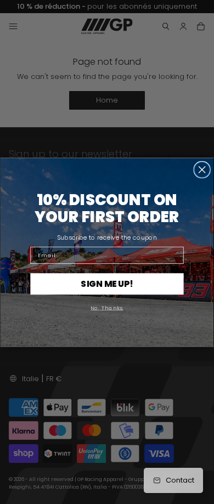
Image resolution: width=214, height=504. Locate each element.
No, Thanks (107, 306)
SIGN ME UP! (107, 284)
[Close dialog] (202, 169)
